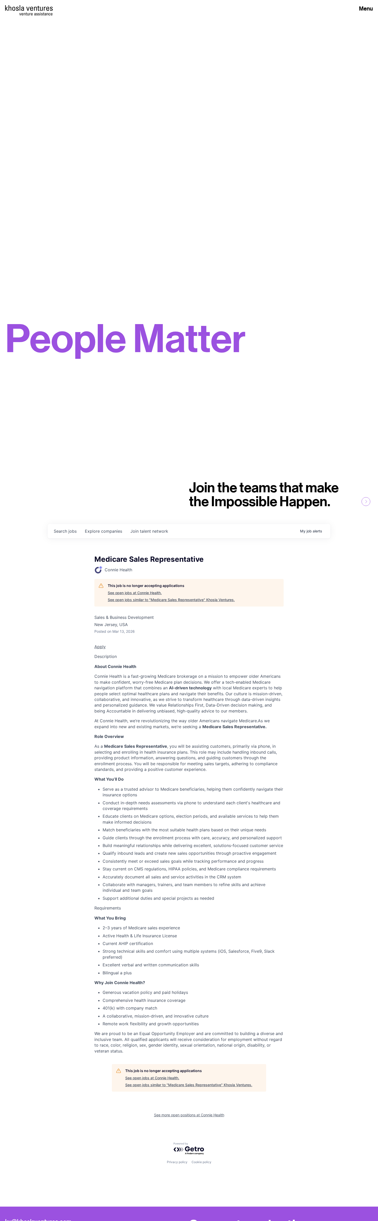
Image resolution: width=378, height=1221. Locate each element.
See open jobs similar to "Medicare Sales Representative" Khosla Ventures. (171, 600)
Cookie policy (201, 1162)
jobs (65, 531)
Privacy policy (177, 1162)
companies (103, 531)
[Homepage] (29, 8)
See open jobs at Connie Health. (135, 593)
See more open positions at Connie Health (189, 1115)
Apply (100, 646)
